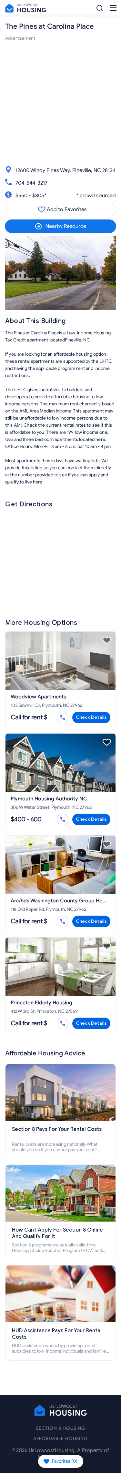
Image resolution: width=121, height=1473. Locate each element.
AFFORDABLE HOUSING (60, 1438)
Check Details (91, 717)
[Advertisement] (60, 102)
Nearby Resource (65, 226)
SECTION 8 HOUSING (60, 1428)
